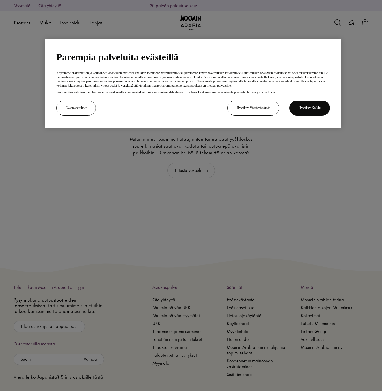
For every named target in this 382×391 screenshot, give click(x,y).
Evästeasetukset (76, 108)
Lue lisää (190, 92)
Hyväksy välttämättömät (253, 108)
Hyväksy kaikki (310, 108)
